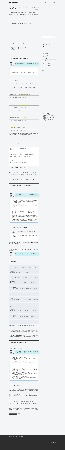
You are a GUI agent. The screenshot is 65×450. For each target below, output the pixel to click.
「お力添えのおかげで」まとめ (47, 120)
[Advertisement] (24, 33)
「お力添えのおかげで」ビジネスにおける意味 (17, 43)
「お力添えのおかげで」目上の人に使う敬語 (17, 48)
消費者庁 (14, 436)
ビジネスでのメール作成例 (46, 114)
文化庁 (19, 436)
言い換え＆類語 (13, 49)
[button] (55, 36)
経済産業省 (10, 436)
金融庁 (16, 436)
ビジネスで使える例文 (46, 113)
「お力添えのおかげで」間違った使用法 (48, 119)
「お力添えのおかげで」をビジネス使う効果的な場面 (18, 47)
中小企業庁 (21, 436)
